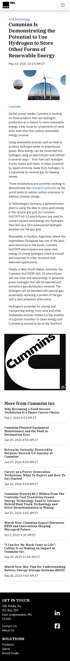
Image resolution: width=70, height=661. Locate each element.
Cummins (15, 106)
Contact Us (9, 626)
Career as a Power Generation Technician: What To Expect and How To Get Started (34, 475)
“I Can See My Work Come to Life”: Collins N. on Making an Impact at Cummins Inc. (30, 548)
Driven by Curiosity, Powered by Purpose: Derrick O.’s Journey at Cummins (28, 453)
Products (8, 644)
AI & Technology (19, 19)
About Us (8, 630)
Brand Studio (10, 653)
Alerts (6, 649)
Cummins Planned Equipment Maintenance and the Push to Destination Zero (26, 431)
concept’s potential (43, 188)
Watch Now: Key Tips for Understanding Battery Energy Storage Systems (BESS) (35, 568)
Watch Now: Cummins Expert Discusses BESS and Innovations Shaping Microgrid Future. (34, 526)
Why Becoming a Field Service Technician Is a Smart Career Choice (32, 410)
